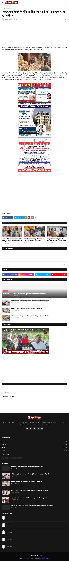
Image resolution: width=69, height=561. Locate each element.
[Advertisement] (34, 34)
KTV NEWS (5, 392)
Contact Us (40, 555)
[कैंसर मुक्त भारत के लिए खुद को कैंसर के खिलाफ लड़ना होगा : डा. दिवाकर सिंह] (6, 310)
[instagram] (38, 428)
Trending (8, 8)
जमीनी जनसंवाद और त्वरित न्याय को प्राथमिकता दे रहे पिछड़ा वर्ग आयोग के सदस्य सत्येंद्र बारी (30, 300)
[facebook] (27, 428)
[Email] (32, 217)
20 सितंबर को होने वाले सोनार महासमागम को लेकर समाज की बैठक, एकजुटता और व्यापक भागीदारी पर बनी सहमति (12, 240)
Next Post (63, 265)
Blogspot (27, 558)
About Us (33, 555)
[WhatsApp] (25, 217)
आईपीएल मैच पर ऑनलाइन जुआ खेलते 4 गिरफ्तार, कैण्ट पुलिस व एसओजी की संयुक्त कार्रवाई (29, 498)
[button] (2, 2)
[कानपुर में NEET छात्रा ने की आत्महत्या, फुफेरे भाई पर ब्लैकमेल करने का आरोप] (6, 468)
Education (34, 444)
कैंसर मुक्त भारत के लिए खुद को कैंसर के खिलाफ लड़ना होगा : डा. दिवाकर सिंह (26, 308)
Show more (9, 517)
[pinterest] (41, 428)
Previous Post (6, 265)
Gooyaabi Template (44, 558)
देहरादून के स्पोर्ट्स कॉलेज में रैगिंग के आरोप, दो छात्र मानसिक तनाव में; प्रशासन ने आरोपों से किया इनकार (32, 505)
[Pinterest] (29, 217)
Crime (34, 441)
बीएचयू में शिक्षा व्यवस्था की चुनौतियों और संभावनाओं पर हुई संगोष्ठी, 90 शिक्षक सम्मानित (56, 239)
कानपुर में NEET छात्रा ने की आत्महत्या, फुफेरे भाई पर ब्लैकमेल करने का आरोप (27, 466)
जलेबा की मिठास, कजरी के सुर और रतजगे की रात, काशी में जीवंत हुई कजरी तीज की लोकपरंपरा (34, 239)
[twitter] (30, 428)
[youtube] (34, 428)
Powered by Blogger (9, 396)
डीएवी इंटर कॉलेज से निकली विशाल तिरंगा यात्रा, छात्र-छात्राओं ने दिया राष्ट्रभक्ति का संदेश (29, 490)
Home (3, 8)
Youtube (34, 450)
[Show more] (35, 217)
